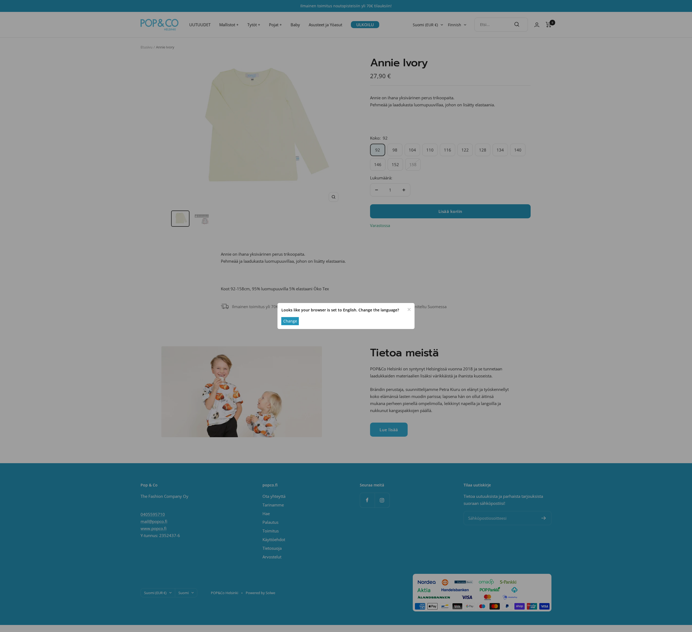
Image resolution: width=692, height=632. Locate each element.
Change (290, 321)
